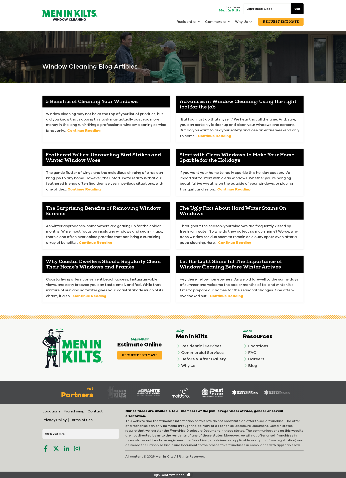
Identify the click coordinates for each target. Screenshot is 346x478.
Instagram (77, 448)
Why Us (188, 365)
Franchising (74, 411)
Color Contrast (190, 475)
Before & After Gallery (203, 358)
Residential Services (201, 345)
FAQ (252, 352)
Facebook (45, 448)
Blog (252, 365)
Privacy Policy (54, 420)
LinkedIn (66, 448)
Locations (258, 345)
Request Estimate (281, 22)
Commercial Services (202, 352)
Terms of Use (81, 420)
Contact (95, 411)
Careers (256, 358)
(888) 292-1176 (55, 433)
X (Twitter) (56, 448)
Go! (297, 9)
